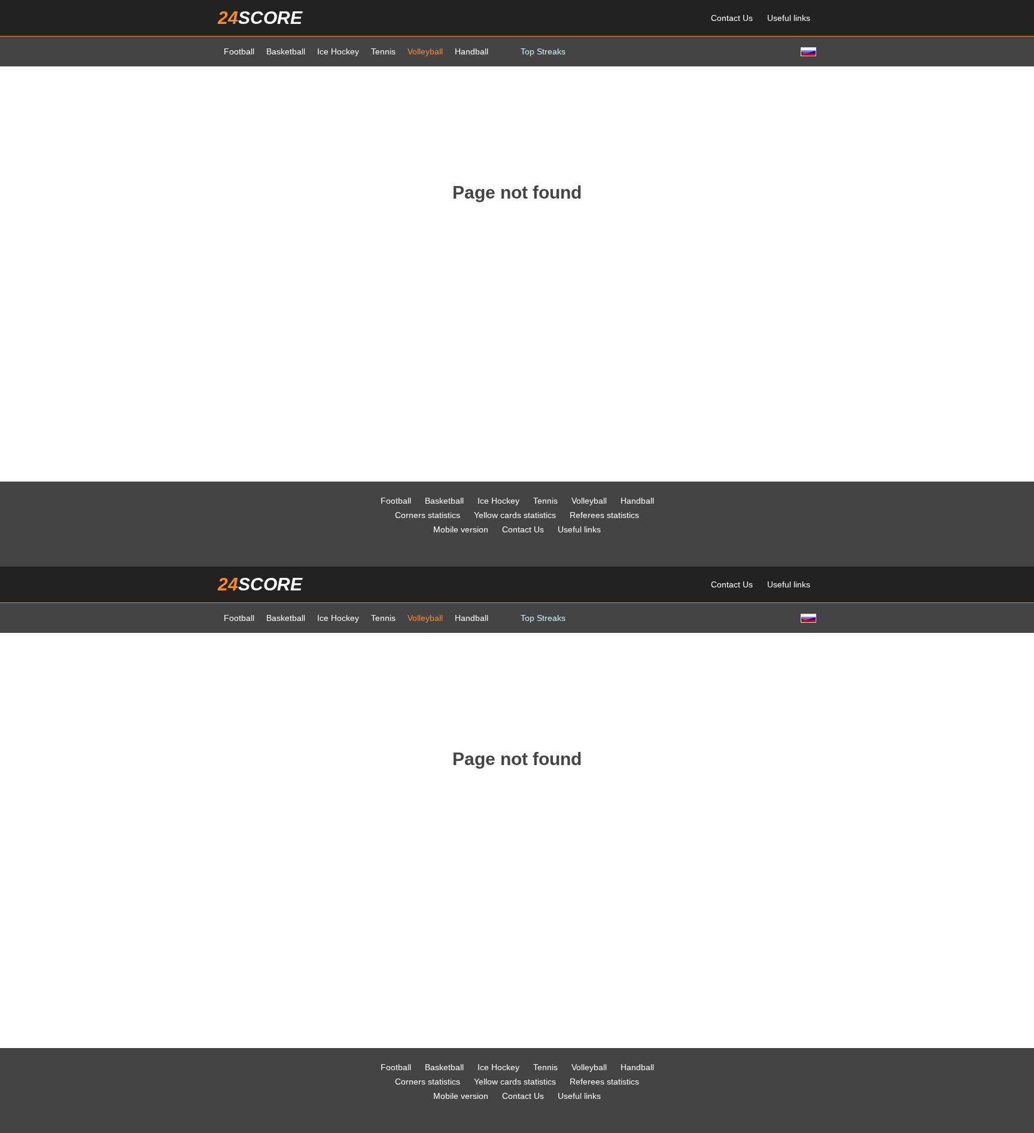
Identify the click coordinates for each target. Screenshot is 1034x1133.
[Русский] (807, 51)
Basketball (285, 51)
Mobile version (460, 529)
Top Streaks (543, 51)
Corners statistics (427, 515)
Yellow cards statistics (515, 515)
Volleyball (425, 51)
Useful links (788, 18)
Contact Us (732, 18)
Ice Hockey (338, 51)
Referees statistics (604, 515)
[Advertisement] (517, 108)
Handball (471, 51)
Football (239, 51)
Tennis (383, 51)
